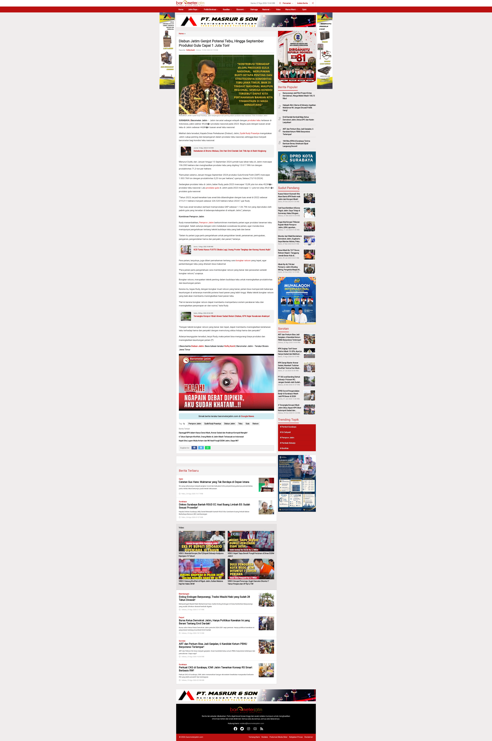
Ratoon (256, 424)
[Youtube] (255, 730)
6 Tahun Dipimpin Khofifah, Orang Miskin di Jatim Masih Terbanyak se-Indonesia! (211, 437)
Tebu (240, 424)
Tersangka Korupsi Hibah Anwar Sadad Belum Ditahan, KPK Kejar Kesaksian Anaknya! (232, 316)
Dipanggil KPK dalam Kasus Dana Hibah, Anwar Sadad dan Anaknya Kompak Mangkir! (213, 433)
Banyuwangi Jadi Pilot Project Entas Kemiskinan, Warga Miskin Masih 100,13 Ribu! (299, 95)
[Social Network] (313, 3)
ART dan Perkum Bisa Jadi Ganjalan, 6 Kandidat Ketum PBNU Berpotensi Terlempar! (298, 131)
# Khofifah (284, 448)
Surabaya (183, 502)
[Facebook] (194, 447)
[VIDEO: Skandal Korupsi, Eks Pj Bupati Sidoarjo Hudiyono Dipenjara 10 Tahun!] (202, 541)
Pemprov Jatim (206, 222)
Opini (181, 479)
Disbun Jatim (197, 346)
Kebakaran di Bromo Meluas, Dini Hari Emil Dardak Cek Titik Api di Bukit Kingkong (230, 151)
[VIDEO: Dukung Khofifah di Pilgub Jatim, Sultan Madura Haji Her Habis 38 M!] (202, 569)
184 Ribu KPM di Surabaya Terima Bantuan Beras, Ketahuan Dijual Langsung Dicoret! (296, 143)
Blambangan (184, 594)
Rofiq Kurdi (229, 346)
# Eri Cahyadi (285, 432)
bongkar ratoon (243, 260)
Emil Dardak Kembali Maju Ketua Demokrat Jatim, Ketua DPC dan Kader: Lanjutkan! (298, 119)
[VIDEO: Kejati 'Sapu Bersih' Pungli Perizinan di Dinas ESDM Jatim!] (251, 541)
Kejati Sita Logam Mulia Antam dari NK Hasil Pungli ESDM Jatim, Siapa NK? (209, 441)
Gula (247, 424)
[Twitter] (201, 447)
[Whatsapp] (208, 447)
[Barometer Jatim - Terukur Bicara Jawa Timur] (190, 3)
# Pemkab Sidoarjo (287, 443)
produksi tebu (254, 120)
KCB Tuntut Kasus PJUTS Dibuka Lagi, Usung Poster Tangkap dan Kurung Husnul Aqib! (232, 249)
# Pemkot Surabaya (288, 427)
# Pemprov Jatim (287, 438)
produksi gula (212, 187)
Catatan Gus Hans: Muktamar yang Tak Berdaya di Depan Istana (214, 481)
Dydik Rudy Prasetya (249, 133)
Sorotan (182, 641)
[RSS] (262, 730)
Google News (247, 416)
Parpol (181, 617)
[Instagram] (248, 730)
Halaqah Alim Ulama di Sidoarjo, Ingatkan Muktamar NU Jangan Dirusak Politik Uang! (299, 107)
